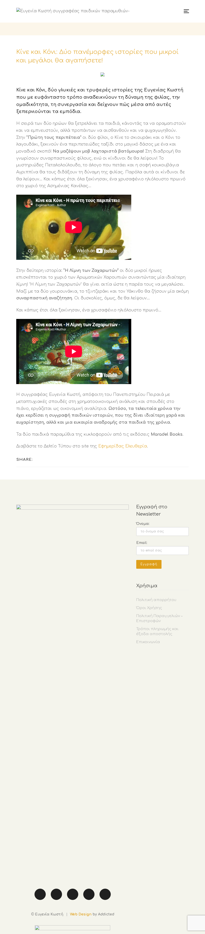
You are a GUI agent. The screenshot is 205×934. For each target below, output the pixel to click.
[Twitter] (44, 459)
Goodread (105, 894)
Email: (141, 543)
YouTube (88, 894)
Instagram (56, 894)
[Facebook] (37, 459)
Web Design (81, 914)
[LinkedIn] (51, 459)
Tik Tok (72, 894)
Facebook (40, 894)
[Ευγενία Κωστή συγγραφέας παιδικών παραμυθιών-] (73, 11)
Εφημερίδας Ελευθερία (122, 446)
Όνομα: (143, 524)
